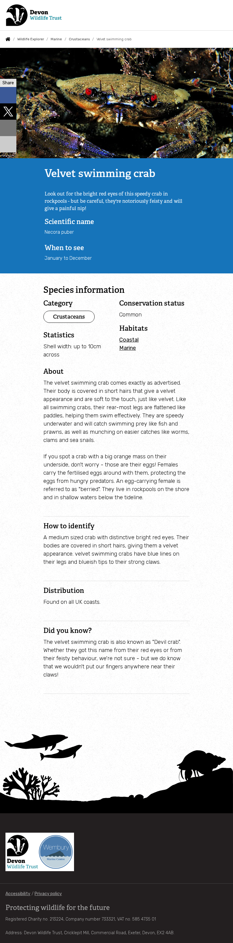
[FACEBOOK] (8, 95)
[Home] (33, 15)
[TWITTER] (8, 111)
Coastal (129, 339)
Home (7, 39)
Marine (56, 39)
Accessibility (17, 893)
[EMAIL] (8, 128)
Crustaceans (79, 39)
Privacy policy (48, 893)
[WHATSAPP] (8, 144)
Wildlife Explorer (30, 39)
